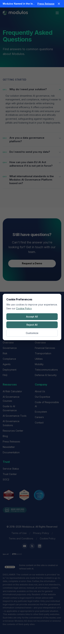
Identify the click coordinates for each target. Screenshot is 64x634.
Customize (32, 333)
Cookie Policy (24, 308)
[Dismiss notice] (58, 3)
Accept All (32, 316)
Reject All (32, 324)
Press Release (45, 3)
